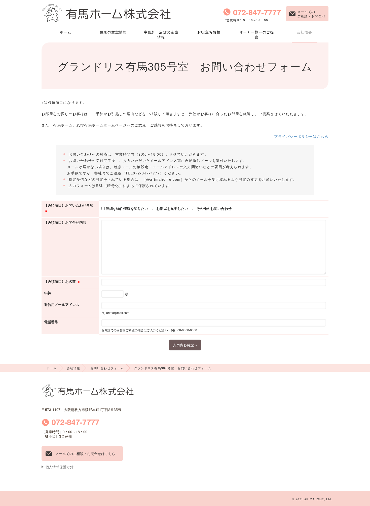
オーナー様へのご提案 (256, 34)
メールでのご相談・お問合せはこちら (85, 453)
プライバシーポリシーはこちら (301, 136)
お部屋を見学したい (171, 208)
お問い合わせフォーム (107, 368)
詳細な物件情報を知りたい (126, 208)
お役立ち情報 (208, 31)
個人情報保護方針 (59, 466)
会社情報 (73, 368)
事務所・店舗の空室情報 (161, 34)
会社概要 (304, 31)
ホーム (65, 31)
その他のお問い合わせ (213, 208)
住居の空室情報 (113, 31)
